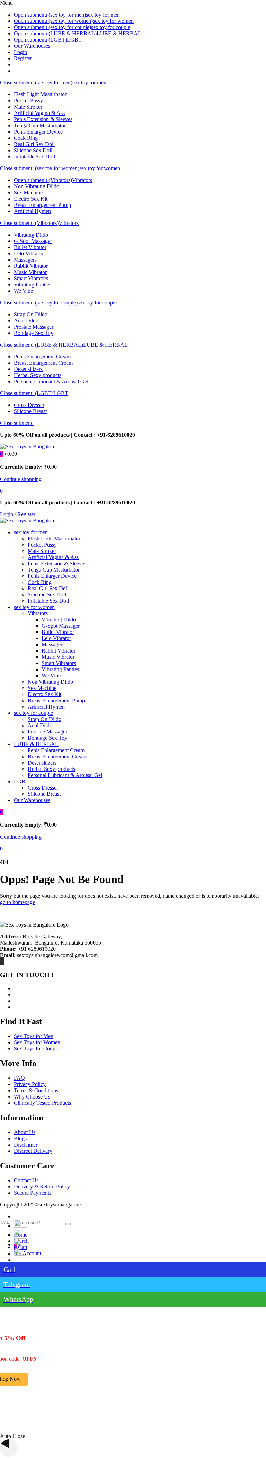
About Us (24, 1132)
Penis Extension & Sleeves (43, 119)
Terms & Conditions (36, 1090)
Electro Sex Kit (30, 199)
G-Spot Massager (33, 241)
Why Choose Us (32, 1097)
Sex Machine (28, 192)
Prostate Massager (33, 327)
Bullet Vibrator (30, 247)
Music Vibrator (30, 272)
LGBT (74, 40)
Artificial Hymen (32, 211)
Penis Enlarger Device (38, 132)
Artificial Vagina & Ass (39, 113)
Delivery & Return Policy (42, 1187)
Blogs (20, 1138)
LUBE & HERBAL (119, 33)
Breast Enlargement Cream (43, 363)
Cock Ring (26, 138)
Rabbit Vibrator (31, 266)
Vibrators (82, 180)
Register (23, 58)
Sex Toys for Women (37, 1042)
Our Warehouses (32, 46)
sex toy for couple (110, 27)
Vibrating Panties (32, 285)
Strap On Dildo (30, 314)
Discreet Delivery (33, 1151)
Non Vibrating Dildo (36, 186)
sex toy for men (103, 15)
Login (20, 52)
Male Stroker (28, 107)
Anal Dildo (26, 321)
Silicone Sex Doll (33, 150)
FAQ (19, 1078)
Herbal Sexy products (37, 375)
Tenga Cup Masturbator (40, 125)
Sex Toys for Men (33, 1036)
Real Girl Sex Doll (34, 144)
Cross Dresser (29, 405)
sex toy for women (113, 21)
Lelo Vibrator (28, 253)
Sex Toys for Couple (36, 1048)
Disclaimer (25, 1145)
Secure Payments (32, 1193)
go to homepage (17, 902)
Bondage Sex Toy (33, 333)
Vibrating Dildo (31, 235)
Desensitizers (28, 369)
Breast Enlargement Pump (42, 205)
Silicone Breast (30, 411)
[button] (2, 454)
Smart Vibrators (31, 278)
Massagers (25, 260)
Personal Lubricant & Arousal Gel (51, 381)
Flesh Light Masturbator (40, 94)
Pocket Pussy (28, 100)
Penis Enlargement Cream (42, 356)
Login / (8, 514)
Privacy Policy (30, 1084)
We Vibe (23, 291)
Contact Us (26, 1180)
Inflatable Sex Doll (34, 157)
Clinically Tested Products (42, 1103)
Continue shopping (21, 479)
